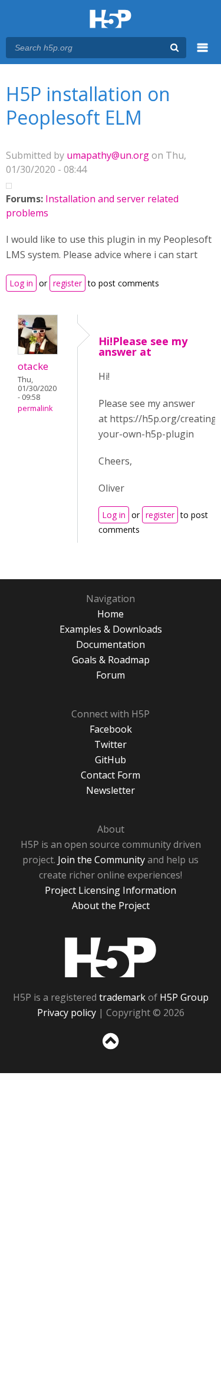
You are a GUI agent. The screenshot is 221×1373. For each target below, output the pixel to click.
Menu (202, 54)
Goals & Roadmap (111, 659)
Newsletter (110, 790)
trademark (122, 997)
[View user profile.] (38, 351)
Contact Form (110, 775)
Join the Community (101, 859)
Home (110, 613)
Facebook (111, 729)
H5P (110, 957)
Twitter (110, 744)
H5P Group (184, 997)
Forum (110, 675)
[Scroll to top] (110, 1049)
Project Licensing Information (110, 890)
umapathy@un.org (108, 155)
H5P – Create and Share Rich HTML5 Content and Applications (110, 19)
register (67, 283)
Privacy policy (66, 1012)
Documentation (110, 644)
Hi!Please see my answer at (142, 346)
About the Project (111, 905)
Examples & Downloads (111, 629)
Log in (21, 283)
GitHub (110, 759)
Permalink (35, 408)
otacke (33, 366)
